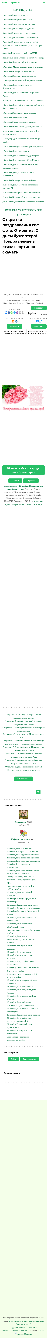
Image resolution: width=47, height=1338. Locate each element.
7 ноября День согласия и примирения (20, 37)
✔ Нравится (30, 481)
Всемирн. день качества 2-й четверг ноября (23, 100)
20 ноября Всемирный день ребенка (19, 180)
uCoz (42, 1330)
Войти (13, 1059)
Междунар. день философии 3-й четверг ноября (22, 975)
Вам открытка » (24, 9)
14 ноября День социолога (15, 117)
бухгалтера (37, 504)
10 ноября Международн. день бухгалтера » (23, 470)
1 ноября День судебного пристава (19, 24)
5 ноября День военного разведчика (19, 33)
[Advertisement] (23, 272)
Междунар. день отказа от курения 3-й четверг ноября (23, 969)
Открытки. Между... (18, 1321)
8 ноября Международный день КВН (20, 53)
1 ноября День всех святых (15, 15)
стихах (28, 504)
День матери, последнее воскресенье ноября (23, 201)
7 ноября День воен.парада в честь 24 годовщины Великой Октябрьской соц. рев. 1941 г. (23, 45)
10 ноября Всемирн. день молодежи (19, 76)
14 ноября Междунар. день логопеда (19, 122)
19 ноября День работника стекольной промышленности (20, 1004)
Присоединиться (29, 1059)
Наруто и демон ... (18, 1327)
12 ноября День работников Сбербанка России (19, 925)
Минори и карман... (20, 1330)
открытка (38, 501)
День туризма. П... (25, 1324)
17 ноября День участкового (16, 151)
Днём (7, 504)
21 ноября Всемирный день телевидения (21, 197)
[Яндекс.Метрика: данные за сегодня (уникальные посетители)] (23, 1334)
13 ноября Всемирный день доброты (19, 113)
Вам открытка (11, 2)
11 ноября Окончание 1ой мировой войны (22, 80)
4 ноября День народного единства (19, 28)
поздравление (17, 504)
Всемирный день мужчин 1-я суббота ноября (23, 58)
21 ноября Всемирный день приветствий (21, 192)
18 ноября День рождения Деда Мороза (21, 155)
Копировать (38, 308)
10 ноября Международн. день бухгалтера (23, 67)
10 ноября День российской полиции (20, 62)
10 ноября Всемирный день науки (18, 71)
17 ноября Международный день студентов (23, 146)
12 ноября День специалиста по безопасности (21, 919)
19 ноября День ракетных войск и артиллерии (22, 1010)
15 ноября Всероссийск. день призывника (22, 126)
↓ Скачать (15, 481)
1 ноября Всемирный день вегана (18, 19)
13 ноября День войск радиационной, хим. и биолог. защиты (21, 939)
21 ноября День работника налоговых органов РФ (19, 1019)
